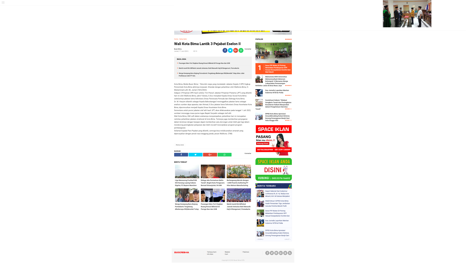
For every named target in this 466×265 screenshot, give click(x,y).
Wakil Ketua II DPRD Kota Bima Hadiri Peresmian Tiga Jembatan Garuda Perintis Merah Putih (277, 203)
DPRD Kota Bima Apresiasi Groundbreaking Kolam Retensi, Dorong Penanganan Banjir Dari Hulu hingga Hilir (277, 117)
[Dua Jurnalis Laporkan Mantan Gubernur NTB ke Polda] (259, 92)
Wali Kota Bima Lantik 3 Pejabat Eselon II (207, 44)
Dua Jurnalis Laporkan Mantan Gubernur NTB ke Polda (277, 91)
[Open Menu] (3, 2)
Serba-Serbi (183, 39)
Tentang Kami (211, 252)
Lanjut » (288, 239)
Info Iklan (210, 254)
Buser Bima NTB (239, 260)
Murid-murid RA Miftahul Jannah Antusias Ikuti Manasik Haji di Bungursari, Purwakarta (209, 68)
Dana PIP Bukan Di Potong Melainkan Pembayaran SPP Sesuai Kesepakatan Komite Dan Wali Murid (277, 213)
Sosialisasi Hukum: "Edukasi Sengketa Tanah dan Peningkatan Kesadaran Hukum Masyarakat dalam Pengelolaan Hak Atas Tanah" (273, 104)
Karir (226, 254)
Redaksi (227, 252)
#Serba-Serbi (180, 145)
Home (176, 39)
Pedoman (246, 252)
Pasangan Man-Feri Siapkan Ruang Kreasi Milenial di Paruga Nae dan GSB (204, 63)
